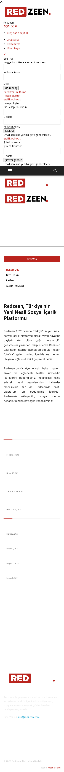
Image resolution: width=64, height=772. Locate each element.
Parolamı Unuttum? (15, 92)
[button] (9, 171)
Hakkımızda (13, 44)
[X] (13, 26)
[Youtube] (16, 26)
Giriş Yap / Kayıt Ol (17, 33)
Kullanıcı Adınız (12, 72)
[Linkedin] (27, 743)
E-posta (8, 116)
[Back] (5, 55)
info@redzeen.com (28, 716)
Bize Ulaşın (13, 48)
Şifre (6, 83)
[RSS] (9, 26)
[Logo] (26, 189)
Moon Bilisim (54, 767)
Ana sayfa (13, 39)
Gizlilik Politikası (12, 99)
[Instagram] (7, 26)
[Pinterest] (36, 743)
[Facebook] (5, 26)
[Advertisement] (32, 208)
